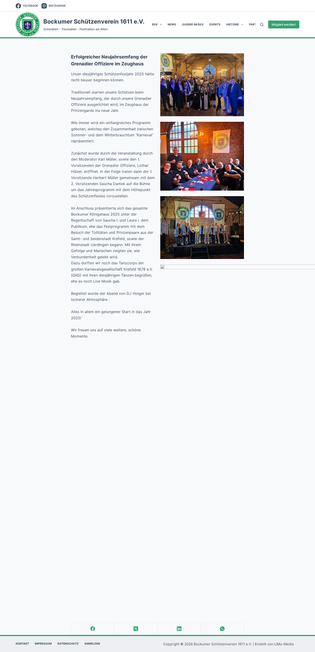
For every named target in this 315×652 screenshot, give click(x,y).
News (172, 24)
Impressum (43, 643)
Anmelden (92, 643)
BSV (155, 24)
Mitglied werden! (284, 24)
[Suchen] (262, 24)
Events (214, 24)
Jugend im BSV (193, 24)
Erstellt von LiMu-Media (274, 644)
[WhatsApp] (222, 629)
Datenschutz (68, 643)
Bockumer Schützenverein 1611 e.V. (93, 21)
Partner (255, 24)
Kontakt (22, 643)
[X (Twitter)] (136, 629)
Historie (232, 24)
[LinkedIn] (179, 629)
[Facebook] (92, 629)
